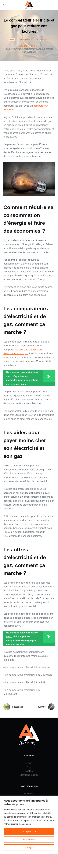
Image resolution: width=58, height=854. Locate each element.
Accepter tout (29, 831)
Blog (29, 767)
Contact (29, 770)
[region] (29, 825)
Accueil (29, 763)
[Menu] (53, 5)
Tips (12, 39)
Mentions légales (29, 774)
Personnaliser (29, 839)
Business (29, 793)
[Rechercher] (4, 5)
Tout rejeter (29, 847)
